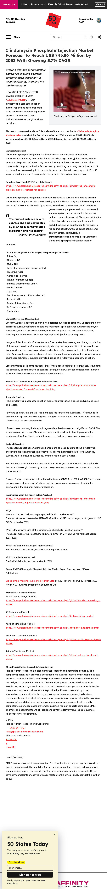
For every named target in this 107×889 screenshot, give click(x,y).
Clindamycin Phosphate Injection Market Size (30, 580)
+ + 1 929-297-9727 (16, 727)
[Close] (54, 834)
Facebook (11, 739)
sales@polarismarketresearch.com (24, 731)
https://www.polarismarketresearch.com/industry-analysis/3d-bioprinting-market (50, 616)
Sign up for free (30, 874)
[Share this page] (99, 37)
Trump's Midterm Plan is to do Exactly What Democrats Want (48, 4)
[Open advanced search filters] (91, 37)
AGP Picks (9, 4)
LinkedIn (10, 747)
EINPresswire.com (16, 99)
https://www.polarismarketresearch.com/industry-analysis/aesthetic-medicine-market (52, 627)
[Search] (85, 37)
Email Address (16, 862)
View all (100, 4)
